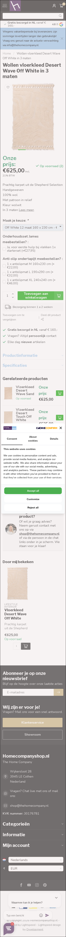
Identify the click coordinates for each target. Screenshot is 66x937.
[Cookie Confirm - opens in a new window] (46, 428)
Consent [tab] (12, 438)
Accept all (33, 490)
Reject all (33, 507)
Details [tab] (54, 438)
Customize (33, 499)
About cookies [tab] (33, 438)
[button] (60, 428)
